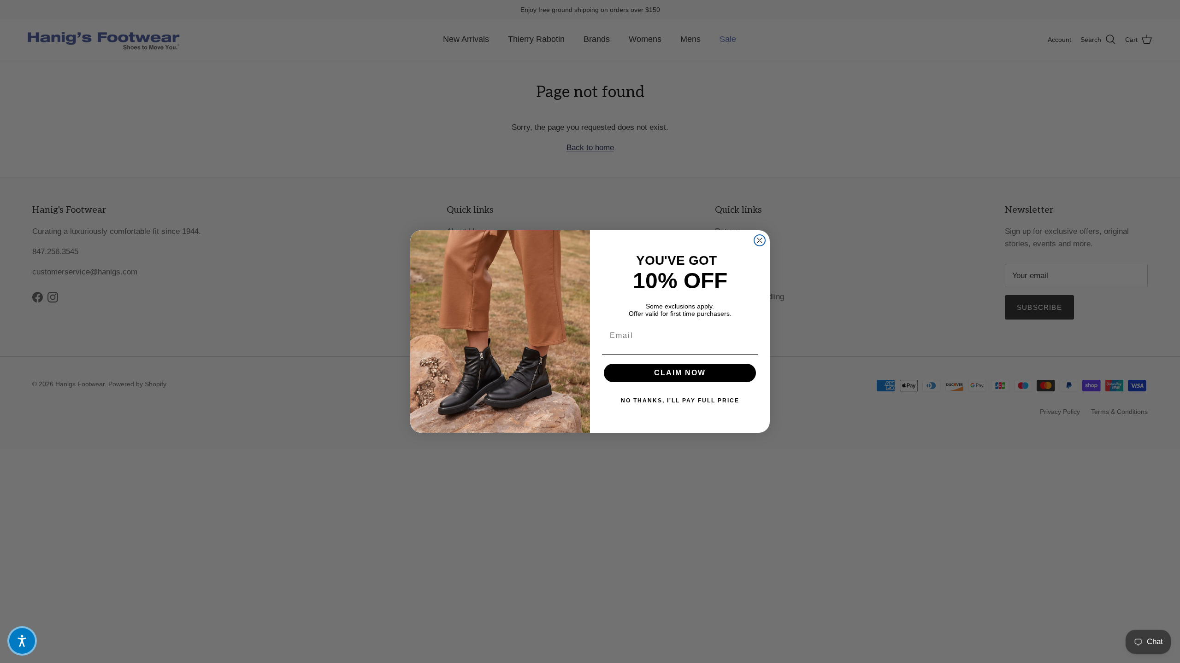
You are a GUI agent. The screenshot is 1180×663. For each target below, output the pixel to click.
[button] (22, 641)
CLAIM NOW (680, 373)
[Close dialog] (759, 240)
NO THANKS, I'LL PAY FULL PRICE (680, 400)
